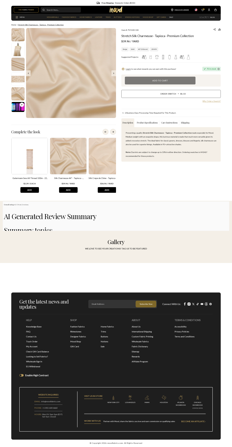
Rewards (136, 356)
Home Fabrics (107, 326)
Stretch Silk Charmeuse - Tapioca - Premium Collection (41, 25)
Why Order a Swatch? (211, 101)
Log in (128, 69)
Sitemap (135, 351)
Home (13, 25)
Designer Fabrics (78, 336)
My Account (31, 346)
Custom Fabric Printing (142, 336)
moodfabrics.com (115, 443)
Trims (103, 331)
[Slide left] (28, 73)
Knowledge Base (33, 326)
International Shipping (142, 331)
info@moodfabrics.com (50, 401)
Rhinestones (75, 331)
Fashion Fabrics (77, 326)
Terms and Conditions (185, 336)
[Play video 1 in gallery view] (18, 107)
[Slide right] (113, 73)
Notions (104, 341)
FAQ (28, 331)
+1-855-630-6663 (49, 408)
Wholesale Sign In (34, 361)
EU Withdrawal (33, 366)
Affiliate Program (140, 361)
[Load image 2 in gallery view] (18, 49)
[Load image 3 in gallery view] (18, 64)
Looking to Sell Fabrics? (37, 356)
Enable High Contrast (37, 375)
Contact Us (31, 336)
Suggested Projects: (130, 57)
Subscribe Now (146, 304)
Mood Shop (75, 341)
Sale (102, 346)
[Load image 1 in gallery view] (18, 34)
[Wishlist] (202, 10)
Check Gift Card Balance (37, 351)
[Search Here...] (43, 9)
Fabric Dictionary (140, 346)
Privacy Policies (182, 331)
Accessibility (180, 326)
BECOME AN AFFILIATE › (193, 421)
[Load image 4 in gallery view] (18, 79)
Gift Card (74, 346)
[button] (69, 17)
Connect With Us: (171, 304)
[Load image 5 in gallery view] (18, 94)
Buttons (104, 336)
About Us (136, 326)
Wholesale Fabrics (140, 341)
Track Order (32, 341)
